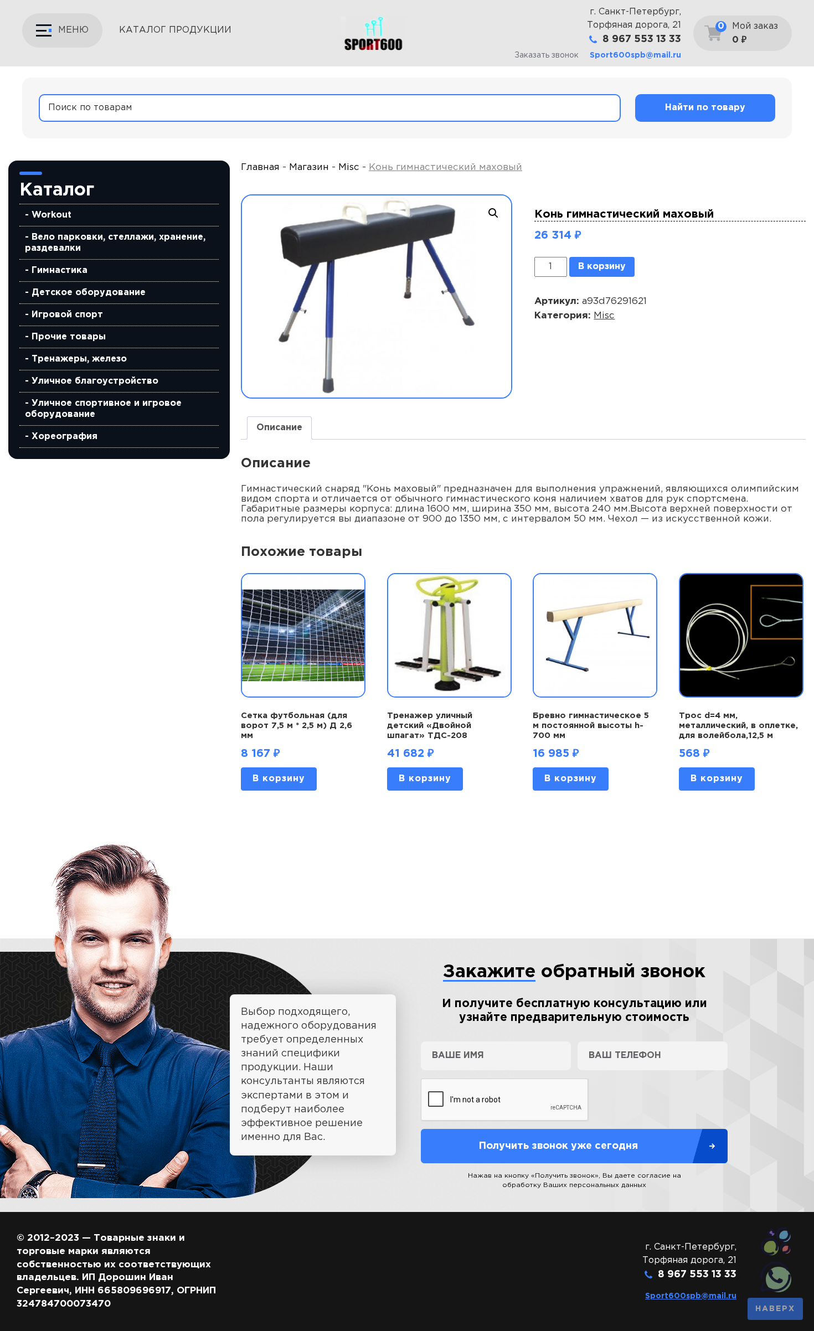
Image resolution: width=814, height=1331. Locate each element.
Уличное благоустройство (95, 381)
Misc (348, 167)
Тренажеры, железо (79, 359)
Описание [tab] (279, 428)
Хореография (64, 436)
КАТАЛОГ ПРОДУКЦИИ (175, 30)
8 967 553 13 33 (641, 39)
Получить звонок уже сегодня (558, 1146)
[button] (493, 213)
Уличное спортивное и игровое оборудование (103, 409)
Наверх (775, 1309)
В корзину (602, 266)
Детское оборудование (89, 292)
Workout (51, 215)
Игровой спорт (67, 315)
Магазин (309, 167)
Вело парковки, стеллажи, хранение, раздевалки (115, 242)
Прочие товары (69, 337)
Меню (73, 30)
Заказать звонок (546, 55)
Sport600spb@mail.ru (635, 55)
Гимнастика (59, 270)
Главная (260, 167)
